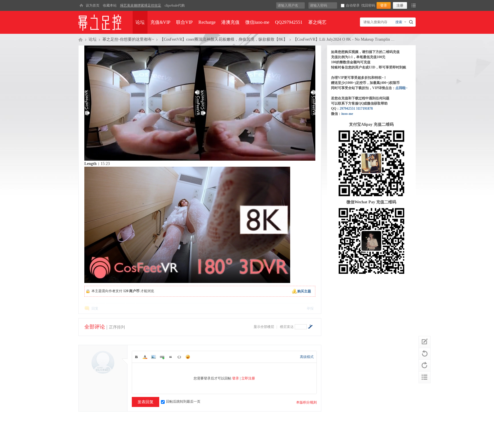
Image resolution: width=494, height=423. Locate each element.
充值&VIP (160, 22)
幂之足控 (80, 39)
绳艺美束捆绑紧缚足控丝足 (140, 5)
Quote (171, 357)
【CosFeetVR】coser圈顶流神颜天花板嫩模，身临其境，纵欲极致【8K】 (223, 39)
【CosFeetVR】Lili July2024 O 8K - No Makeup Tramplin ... (344, 39)
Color (145, 357)
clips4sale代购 (175, 5)
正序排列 (117, 327)
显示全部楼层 (264, 327)
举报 (310, 308)
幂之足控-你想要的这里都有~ (128, 39)
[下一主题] (425, 365)
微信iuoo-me (257, 22)
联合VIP (184, 22)
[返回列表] (425, 377)
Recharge (207, 22)
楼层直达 (287, 327)
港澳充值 (230, 22)
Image (153, 357)
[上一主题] (425, 354)
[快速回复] (425, 342)
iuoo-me (347, 114)
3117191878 (364, 109)
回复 (94, 308)
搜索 (398, 22)
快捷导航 (413, 5)
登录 (235, 378)
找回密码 (368, 5)
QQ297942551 (288, 22)
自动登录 (353, 5)
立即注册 (248, 378)
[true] (411, 22)
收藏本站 (110, 5)
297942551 (347, 109)
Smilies (188, 357)
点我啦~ (401, 88)
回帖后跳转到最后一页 (183, 402)
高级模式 (307, 357)
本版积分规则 (306, 402)
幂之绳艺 (317, 22)
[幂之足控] (81, 5)
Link (162, 357)
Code (179, 357)
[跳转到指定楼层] (310, 326)
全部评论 (94, 327)
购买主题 (304, 291)
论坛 (140, 22)
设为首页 (92, 5)
